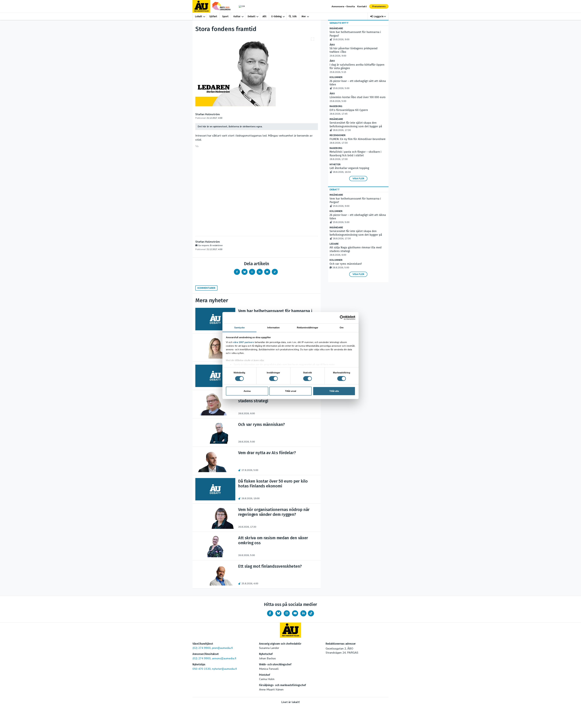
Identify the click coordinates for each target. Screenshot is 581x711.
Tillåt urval (290, 391)
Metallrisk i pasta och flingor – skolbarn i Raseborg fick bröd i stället (355, 155)
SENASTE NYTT (339, 23)
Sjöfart (213, 16)
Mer (304, 16)
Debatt (251, 16)
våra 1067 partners (243, 342)
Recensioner (337, 135)
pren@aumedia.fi (222, 648)
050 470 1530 (201, 669)
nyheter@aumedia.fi (224, 669)
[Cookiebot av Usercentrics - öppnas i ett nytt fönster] (342, 317)
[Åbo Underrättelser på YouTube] (295, 613)
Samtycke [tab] (239, 327)
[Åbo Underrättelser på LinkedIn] (303, 613)
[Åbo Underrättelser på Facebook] (270, 613)
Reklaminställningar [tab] (307, 327)
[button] (378, 16)
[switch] (273, 378)
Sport (225, 16)
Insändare (336, 28)
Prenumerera (379, 6)
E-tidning (276, 16)
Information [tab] (273, 327)
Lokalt (198, 16)
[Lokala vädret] (240, 6)
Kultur (236, 16)
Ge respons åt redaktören (210, 245)
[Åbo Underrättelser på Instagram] (287, 613)
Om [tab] (341, 327)
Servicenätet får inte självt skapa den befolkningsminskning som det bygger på (356, 126)
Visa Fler (358, 178)
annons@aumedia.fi (224, 658)
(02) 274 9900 (201, 648)
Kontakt (362, 6)
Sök (294, 16)
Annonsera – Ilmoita (343, 6)
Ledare (334, 243)
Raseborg (336, 106)
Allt (264, 16)
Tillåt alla (334, 391)
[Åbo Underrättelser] (290, 630)
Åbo (332, 44)
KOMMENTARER (206, 288)
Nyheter (335, 164)
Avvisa (247, 391)
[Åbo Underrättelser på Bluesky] (278, 613)
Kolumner (336, 77)
